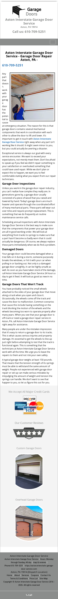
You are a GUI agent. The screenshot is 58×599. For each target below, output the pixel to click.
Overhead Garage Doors (29, 499)
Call (30, 595)
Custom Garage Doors (29, 448)
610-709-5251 (35, 31)
